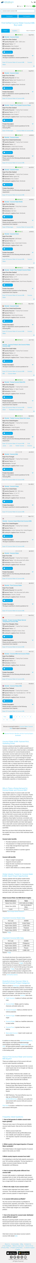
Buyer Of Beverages (8, 130)
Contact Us (27, 1244)
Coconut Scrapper (11, 1010)
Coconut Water (12, 373)
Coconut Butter (10, 1021)
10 (7, 720)
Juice (11, 445)
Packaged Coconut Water (16, 409)
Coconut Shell (10, 1004)
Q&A (16, 1236)
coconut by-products (26, 1040)
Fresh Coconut (10, 998)
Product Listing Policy (17, 1247)
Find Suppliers (26, 16)
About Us (7, 1244)
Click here (5, 1105)
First (5, 717)
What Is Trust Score (18, 1246)
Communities (15, 1244)
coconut (22, 995)
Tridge (9, 932)
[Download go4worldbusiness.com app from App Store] (11, 1253)
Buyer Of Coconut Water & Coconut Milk (14, 62)
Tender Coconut (19, 445)
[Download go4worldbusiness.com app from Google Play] (24, 1253)
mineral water (24, 1044)
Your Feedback (7, 1246)
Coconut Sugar (10, 1015)
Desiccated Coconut (12, 1033)
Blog (21, 1244)
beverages (16, 986)
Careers (18, 1249)
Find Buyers (9, 16)
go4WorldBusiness (11, 1099)
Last (13, 720)
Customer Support (29, 1247)
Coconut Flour (10, 1027)
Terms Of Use (29, 1246)
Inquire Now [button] (8, 52)
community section (12, 974)
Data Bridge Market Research (15, 911)
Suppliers (14, 30)
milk (4, 1046)
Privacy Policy (5, 1247)
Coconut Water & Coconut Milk (24, 130)
